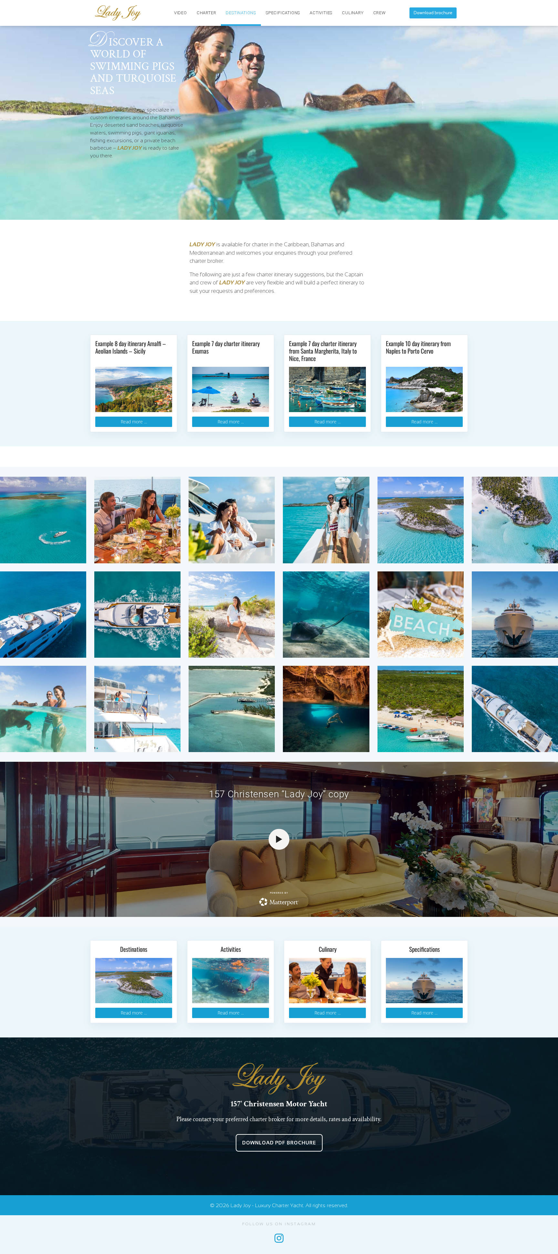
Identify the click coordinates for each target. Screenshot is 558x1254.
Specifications (283, 12)
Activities (321, 12)
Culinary (352, 12)
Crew (379, 12)
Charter (206, 12)
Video (180, 12)
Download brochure (433, 12)
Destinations (241, 12)
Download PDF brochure (279, 1142)
